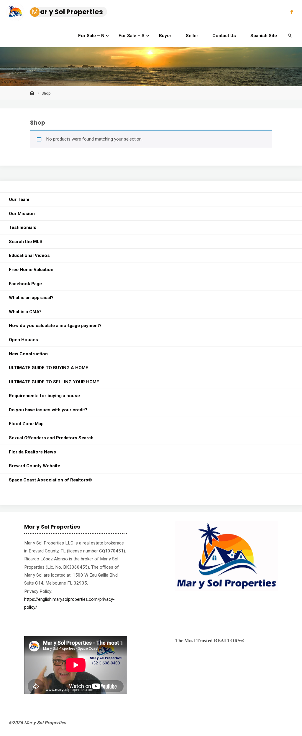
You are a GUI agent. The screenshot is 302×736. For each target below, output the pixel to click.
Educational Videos (29, 255)
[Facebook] (291, 12)
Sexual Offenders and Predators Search (51, 437)
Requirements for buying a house (44, 395)
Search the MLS (25, 241)
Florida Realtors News (32, 452)
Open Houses (23, 339)
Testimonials (22, 227)
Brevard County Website (34, 465)
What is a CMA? (25, 311)
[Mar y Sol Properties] (15, 11)
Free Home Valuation (31, 269)
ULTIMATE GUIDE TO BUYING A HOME (48, 367)
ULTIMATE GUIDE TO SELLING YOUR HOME (54, 381)
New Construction (28, 354)
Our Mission (22, 213)
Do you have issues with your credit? (48, 409)
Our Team (19, 199)
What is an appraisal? (31, 297)
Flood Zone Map (26, 423)
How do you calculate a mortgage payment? (55, 325)
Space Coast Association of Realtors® (50, 480)
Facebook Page (25, 283)
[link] (290, 35)
